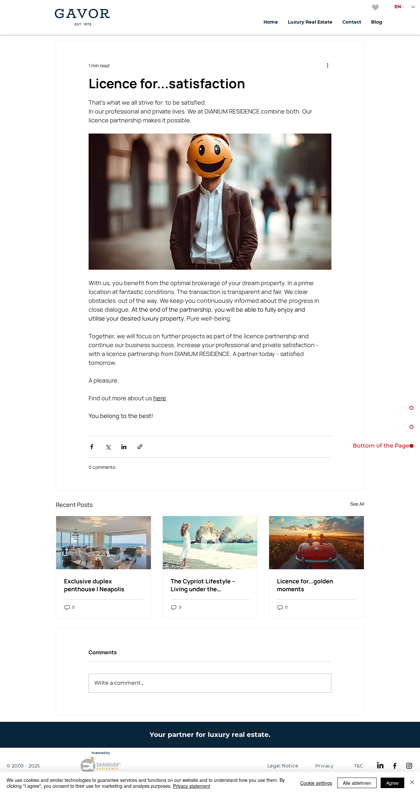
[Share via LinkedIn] (124, 447)
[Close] (412, 783)
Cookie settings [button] (316, 783)
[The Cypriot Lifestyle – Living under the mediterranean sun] (210, 542)
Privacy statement (191, 786)
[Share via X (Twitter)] (108, 447)
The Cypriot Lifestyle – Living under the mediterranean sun (203, 585)
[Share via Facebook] (92, 447)
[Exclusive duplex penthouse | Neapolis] (103, 542)
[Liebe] (375, 7)
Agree (392, 783)
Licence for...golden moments (305, 585)
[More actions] (327, 65)
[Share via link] (140, 447)
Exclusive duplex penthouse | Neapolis (94, 585)
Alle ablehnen (357, 783)
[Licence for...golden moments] (316, 542)
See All (357, 504)
